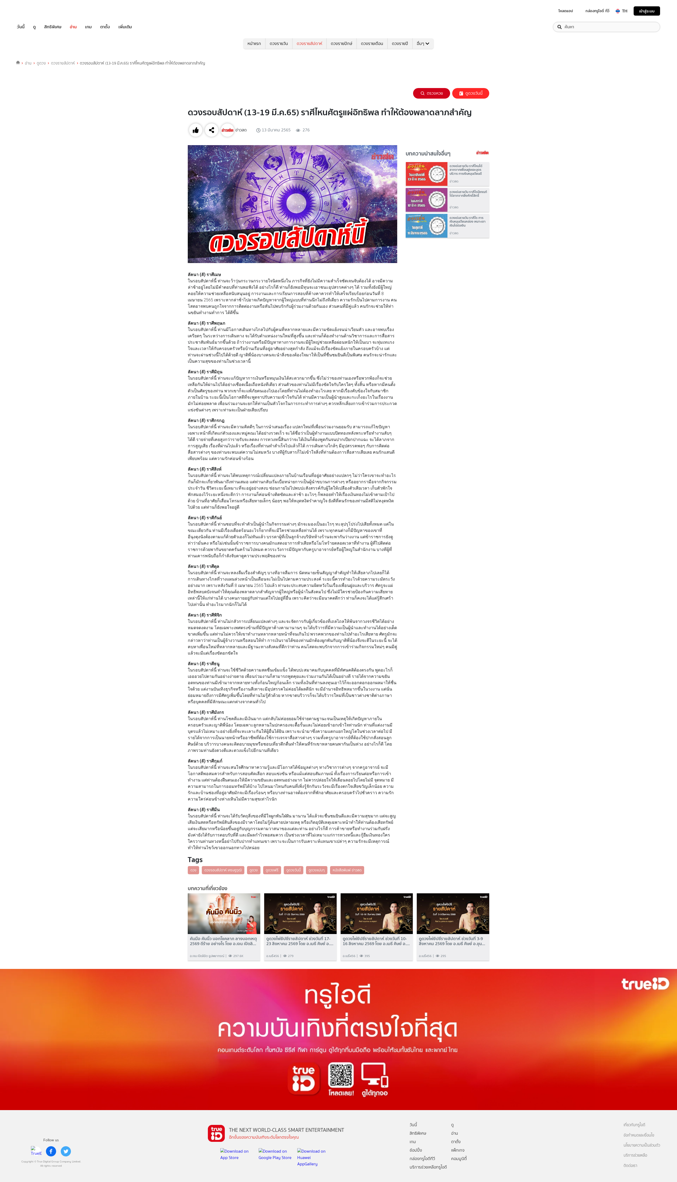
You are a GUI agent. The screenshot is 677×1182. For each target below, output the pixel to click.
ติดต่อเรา (630, 1166)
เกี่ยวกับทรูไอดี (634, 1125)
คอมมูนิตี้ (459, 1159)
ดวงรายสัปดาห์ (309, 43)
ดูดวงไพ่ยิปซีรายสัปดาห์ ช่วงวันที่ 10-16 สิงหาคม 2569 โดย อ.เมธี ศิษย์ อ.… (376, 941)
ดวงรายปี (400, 43)
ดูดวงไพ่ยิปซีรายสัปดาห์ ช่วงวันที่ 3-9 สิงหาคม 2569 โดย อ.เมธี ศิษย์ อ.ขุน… (452, 941)
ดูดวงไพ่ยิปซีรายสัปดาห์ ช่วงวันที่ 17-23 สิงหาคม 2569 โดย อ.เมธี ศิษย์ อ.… (299, 941)
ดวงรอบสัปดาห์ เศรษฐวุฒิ (223, 870)
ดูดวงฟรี (272, 870)
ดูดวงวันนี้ (474, 93)
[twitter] (66, 1151)
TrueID (33, 11)
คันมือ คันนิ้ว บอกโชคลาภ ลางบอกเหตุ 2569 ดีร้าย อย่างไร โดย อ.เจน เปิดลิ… (223, 941)
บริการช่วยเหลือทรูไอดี (428, 1167)
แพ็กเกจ (458, 1150)
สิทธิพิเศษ (52, 27)
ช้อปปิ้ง (416, 1150)
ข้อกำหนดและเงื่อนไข (639, 1135)
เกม (88, 27)
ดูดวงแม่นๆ (317, 870)
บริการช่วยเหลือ (635, 1155)
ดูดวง (41, 63)
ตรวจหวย (435, 93)
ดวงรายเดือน (372, 43)
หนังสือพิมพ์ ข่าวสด (347, 870)
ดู (34, 27)
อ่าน (73, 27)
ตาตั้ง (105, 27)
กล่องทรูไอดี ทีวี (597, 10)
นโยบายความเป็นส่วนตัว (642, 1145)
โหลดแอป (566, 10)
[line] (36, 1151)
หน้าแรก (254, 43)
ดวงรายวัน (279, 43)
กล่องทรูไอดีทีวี (422, 1159)
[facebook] (51, 1151)
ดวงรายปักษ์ (341, 43)
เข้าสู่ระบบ (647, 11)
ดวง (193, 870)
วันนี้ (21, 27)
